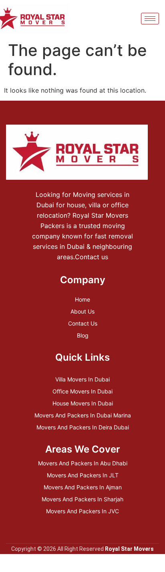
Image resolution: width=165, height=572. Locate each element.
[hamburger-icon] (150, 18)
